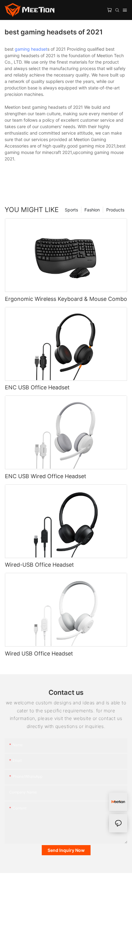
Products (115, 209)
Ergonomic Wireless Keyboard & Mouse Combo (66, 299)
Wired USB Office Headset (39, 653)
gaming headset (31, 49)
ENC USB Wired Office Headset (45, 476)
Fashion (92, 209)
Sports (71, 209)
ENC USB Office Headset (37, 387)
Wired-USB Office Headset (39, 564)
